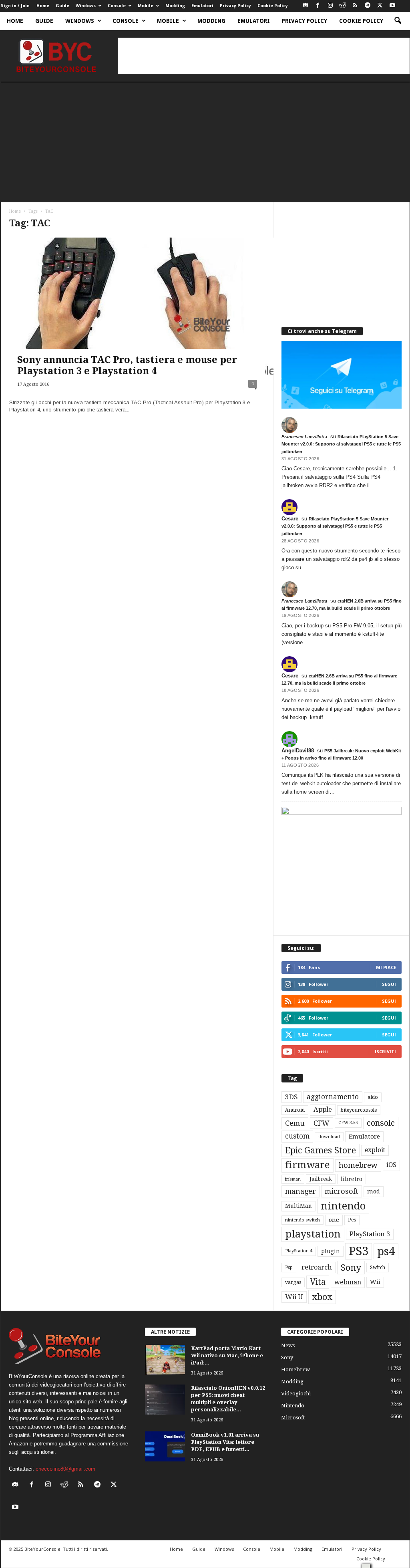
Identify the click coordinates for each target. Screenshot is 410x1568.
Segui (389, 984)
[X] (380, 6)
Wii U (294, 1297)
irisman (293, 1179)
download (329, 1136)
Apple (323, 1109)
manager (300, 1191)
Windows (86, 5)
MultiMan (298, 1206)
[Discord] (305, 6)
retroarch (316, 1267)
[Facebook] (318, 6)
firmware (307, 1165)
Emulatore (364, 1136)
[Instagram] (330, 6)
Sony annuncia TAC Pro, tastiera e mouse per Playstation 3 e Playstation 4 (127, 365)
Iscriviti (385, 1051)
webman (347, 1282)
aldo (373, 1097)
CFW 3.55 (348, 1122)
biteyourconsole (359, 1110)
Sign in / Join (15, 5)
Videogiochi (296, 1394)
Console (117, 5)
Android (295, 1110)
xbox (322, 1297)
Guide (62, 5)
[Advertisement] (264, 56)
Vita (318, 1282)
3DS (291, 1097)
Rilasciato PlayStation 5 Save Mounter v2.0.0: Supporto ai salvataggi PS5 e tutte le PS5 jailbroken (341, 443)
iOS (391, 1165)
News (288, 1345)
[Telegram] (367, 6)
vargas (293, 1282)
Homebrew (295, 1369)
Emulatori (202, 5)
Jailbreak (321, 1179)
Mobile (145, 5)
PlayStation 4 (298, 1251)
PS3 (358, 1251)
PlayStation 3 (370, 1234)
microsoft (341, 1191)
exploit (375, 1150)
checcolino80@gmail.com (65, 1469)
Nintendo (292, 1406)
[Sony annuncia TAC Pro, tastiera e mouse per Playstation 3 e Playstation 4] (137, 306)
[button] (397, 21)
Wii (375, 1282)
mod (373, 1191)
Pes (352, 1220)
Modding (175, 5)
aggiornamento (333, 1097)
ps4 (386, 1251)
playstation (313, 1234)
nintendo (343, 1206)
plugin (330, 1251)
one (334, 1219)
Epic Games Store (320, 1150)
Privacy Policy (235, 5)
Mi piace (386, 967)
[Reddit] (343, 6)
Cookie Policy (272, 5)
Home (42, 5)
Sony (351, 1267)
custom (297, 1136)
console (381, 1123)
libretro (351, 1179)
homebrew (358, 1165)
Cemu (295, 1123)
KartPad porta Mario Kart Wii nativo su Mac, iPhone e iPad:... (227, 1355)
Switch (377, 1267)
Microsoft (293, 1418)
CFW (322, 1123)
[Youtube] (392, 6)
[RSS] (355, 6)
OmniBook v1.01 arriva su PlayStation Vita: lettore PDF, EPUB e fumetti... (225, 1442)
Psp (289, 1267)
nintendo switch (302, 1220)
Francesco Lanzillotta (304, 436)
